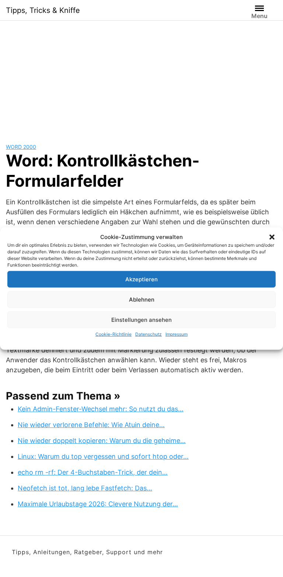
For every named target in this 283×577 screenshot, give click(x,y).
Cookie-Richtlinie (113, 334)
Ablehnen (141, 299)
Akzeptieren (141, 278)
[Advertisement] (141, 75)
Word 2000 (21, 147)
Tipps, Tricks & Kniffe (43, 10)
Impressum (176, 334)
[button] (272, 237)
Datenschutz (148, 334)
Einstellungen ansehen (141, 319)
